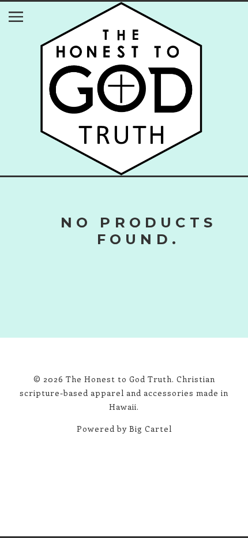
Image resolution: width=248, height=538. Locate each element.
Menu (24, 19)
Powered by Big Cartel (124, 428)
